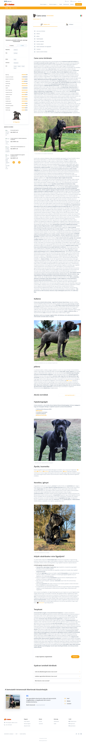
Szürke (15, 66)
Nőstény (12, 45)
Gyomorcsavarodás (42, 415)
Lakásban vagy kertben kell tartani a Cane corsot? (57, 676)
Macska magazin (27, 723)
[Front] (9, 4)
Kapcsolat (79, 1)
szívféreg (46, 471)
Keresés (40, 721)
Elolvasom (75, 656)
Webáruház (78, 4)
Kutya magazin (27, 721)
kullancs (40, 471)
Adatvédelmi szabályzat (8, 733)
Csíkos (23, 66)
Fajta (10, 7)
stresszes (70, 380)
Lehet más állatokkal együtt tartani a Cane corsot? (57, 671)
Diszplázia (39, 410)
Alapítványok (66, 4)
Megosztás (17, 122)
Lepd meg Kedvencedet (70, 395)
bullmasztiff (41, 602)
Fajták (60, 4)
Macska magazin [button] (53, 4)
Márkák (72, 4)
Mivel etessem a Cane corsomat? (57, 680)
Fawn (15, 68)
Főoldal (6, 7)
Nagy (15, 59)
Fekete (19, 66)
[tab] (45, 25)
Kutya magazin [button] (43, 4)
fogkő (65, 471)
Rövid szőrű (16, 62)
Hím (23, 45)
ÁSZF (16, 733)
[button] (37, 19)
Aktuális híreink (27, 725)
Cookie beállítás (23, 733)
